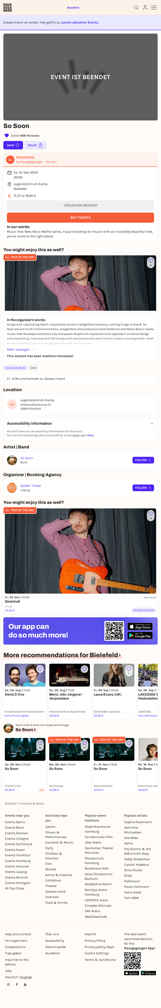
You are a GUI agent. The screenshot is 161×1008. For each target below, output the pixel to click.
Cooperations (15, 947)
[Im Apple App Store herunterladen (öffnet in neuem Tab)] (140, 626)
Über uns (52, 934)
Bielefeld (11, 803)
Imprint (90, 934)
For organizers (16, 941)
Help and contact (18, 934)
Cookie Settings (97, 953)
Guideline (52, 953)
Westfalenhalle (96, 917)
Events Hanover (17, 866)
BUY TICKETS (80, 217)
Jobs (8, 971)
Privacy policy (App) (99, 947)
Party (49, 848)
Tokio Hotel (132, 892)
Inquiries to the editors (17, 962)
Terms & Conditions (100, 960)
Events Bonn (14, 827)
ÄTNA (128, 876)
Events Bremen (16, 833)
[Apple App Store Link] (131, 973)
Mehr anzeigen (18, 349)
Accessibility (54, 941)
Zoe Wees (131, 838)
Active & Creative (58, 875)
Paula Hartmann (136, 887)
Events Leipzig (16, 872)
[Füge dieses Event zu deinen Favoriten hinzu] (40, 669)
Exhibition (53, 880)
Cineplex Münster (98, 905)
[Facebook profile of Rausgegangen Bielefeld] (16, 984)
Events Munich (16, 877)
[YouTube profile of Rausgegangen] (25, 984)
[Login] (145, 7)
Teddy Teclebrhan (137, 859)
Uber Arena (93, 842)
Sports (50, 827)
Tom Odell (131, 898)
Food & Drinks (56, 903)
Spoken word (55, 891)
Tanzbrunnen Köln (99, 837)
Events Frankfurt (18, 855)
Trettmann (132, 881)
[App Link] (132, 960)
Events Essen (15, 850)
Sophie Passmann (138, 822)
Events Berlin (15, 822)
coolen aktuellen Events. (80, 22)
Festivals (52, 897)
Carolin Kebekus (136, 865)
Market (50, 869)
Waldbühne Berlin (98, 884)
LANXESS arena (96, 900)
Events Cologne (17, 839)
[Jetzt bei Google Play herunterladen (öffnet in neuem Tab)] (140, 635)
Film (48, 864)
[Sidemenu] (154, 7)
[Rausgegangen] (7, 7)
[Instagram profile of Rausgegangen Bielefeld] (8, 984)
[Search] (136, 7)
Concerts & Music (15, 367)
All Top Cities (14, 888)
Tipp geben (13, 953)
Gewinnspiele (55, 947)
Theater (51, 886)
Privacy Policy (95, 941)
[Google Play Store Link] (148, 973)
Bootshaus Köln (97, 868)
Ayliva (128, 843)
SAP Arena (92, 911)
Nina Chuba (133, 870)
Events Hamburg (18, 861)
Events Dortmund (18, 844)
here (90, 435)
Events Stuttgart (17, 883)
